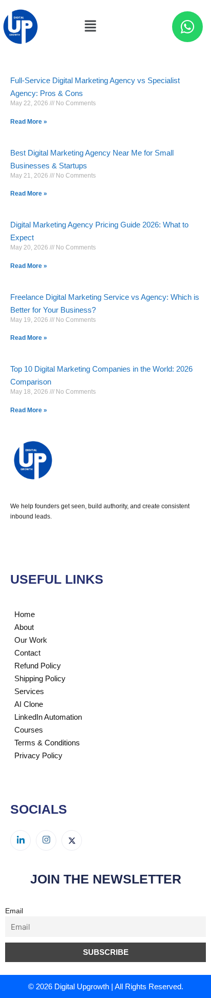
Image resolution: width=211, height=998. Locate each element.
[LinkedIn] (20, 840)
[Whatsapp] (187, 26)
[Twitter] (71, 840)
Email (14, 911)
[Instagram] (46, 840)
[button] (90, 26)
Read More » (28, 121)
